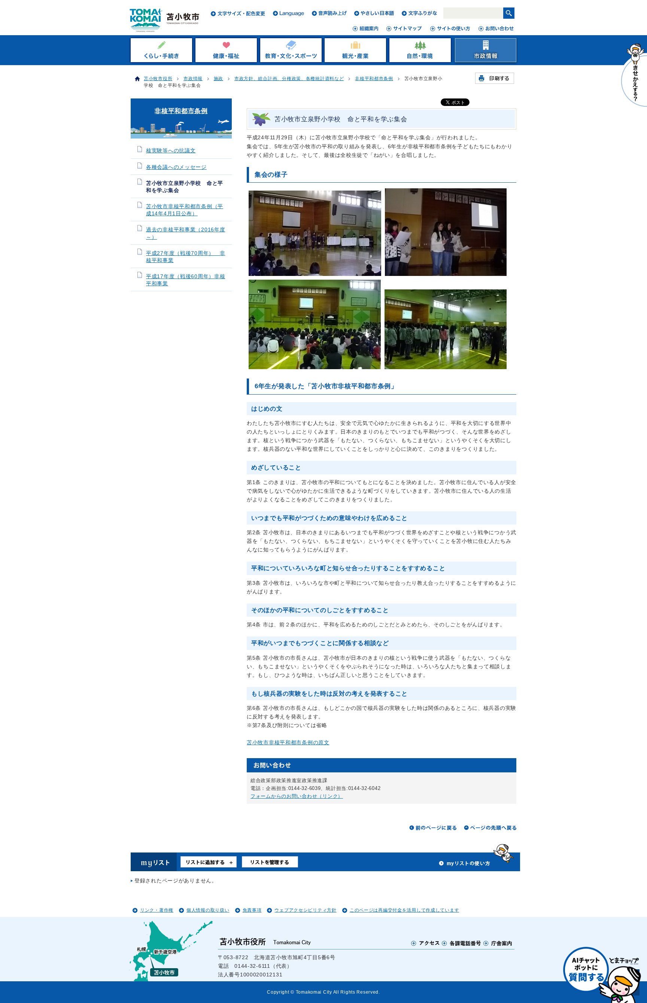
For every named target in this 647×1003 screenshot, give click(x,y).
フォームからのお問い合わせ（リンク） (296, 796)
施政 (218, 78)
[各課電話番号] (462, 943)
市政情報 (193, 78)
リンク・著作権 (156, 910)
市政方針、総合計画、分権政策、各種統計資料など (289, 78)
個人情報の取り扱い (207, 910)
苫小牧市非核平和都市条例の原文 (288, 742)
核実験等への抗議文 (170, 151)
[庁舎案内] (498, 943)
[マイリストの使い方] (464, 865)
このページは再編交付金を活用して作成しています (404, 910)
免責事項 (252, 910)
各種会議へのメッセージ (176, 167)
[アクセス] (425, 943)
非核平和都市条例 (374, 78)
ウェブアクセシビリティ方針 (305, 910)
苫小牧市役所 (158, 78)
